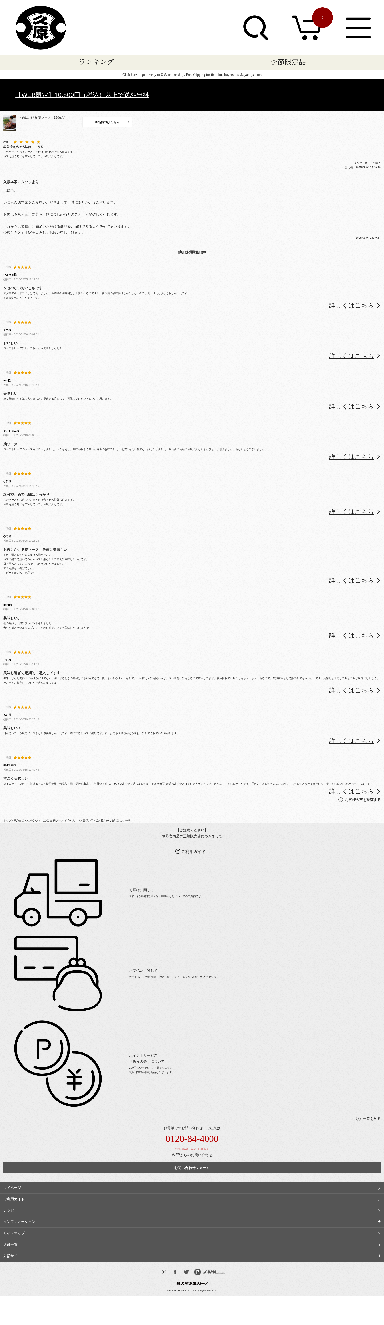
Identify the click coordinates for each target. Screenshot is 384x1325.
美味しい (10, 393)
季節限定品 (288, 61)
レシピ (8, 1210)
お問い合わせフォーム (192, 1168)
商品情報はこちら (107, 122)
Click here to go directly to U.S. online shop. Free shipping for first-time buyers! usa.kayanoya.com (192, 75)
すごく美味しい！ (17, 778)
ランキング (96, 61)
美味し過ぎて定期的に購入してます (31, 673)
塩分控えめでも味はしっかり (26, 494)
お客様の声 (86, 820)
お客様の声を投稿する (363, 800)
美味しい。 (12, 618)
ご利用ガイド (194, 851)
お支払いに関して (143, 970)
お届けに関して (141, 890)
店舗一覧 (10, 1244)
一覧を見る (372, 1119)
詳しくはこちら (351, 305)
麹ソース (10, 444)
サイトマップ (14, 1233)
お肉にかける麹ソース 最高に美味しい (35, 549)
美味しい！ (12, 728)
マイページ (12, 1188)
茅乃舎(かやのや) (24, 820)
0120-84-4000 (192, 1139)
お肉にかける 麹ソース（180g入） (43, 117)
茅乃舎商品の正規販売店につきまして (192, 836)
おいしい (10, 343)
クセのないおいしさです (22, 288)
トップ (7, 820)
